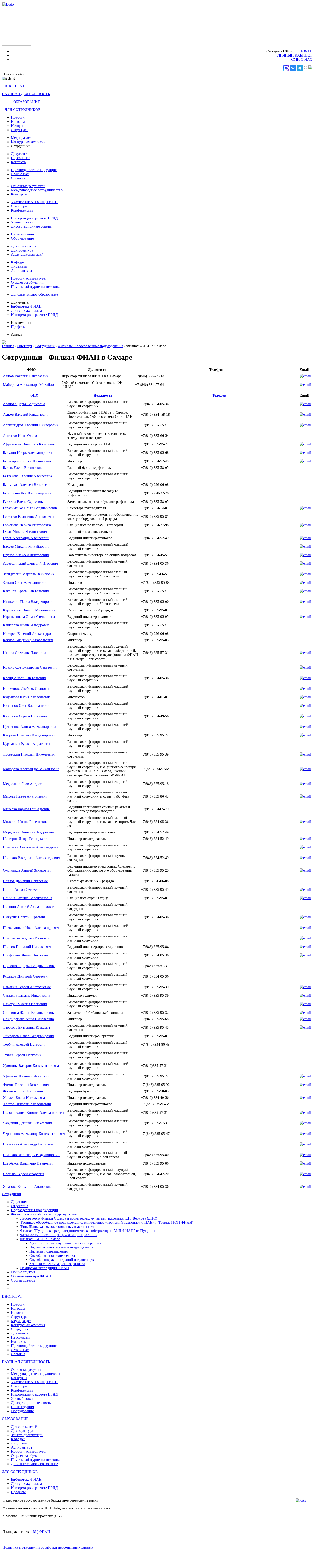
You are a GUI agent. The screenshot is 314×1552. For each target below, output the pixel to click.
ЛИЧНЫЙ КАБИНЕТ (294, 55)
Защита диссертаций (27, 254)
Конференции (22, 210)
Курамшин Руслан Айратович (26, 744)
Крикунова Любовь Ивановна (26, 688)
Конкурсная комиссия (28, 142)
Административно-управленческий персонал (65, 1243)
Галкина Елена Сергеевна (23, 502)
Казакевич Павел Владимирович (28, 602)
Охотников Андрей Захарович (27, 870)
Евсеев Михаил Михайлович (26, 546)
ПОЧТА (306, 51)
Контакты (18, 162)
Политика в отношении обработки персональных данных (48, 1547)
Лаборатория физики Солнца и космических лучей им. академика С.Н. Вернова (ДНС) (88, 1218)
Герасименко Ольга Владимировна (30, 508)
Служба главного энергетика (52, 1255)
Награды (18, 121)
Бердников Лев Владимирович (27, 493)
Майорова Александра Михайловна (31, 385)
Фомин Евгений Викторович (26, 1085)
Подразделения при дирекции (34, 1210)
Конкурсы (19, 194)
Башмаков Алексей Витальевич (27, 485)
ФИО (34, 395)
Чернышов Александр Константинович (34, 1134)
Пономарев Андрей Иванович (27, 938)
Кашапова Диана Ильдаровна (26, 625)
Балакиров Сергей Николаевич (27, 461)
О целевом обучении (27, 282)
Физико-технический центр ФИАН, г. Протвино (58, 1235)
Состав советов (23, 1280)
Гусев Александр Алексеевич (26, 538)
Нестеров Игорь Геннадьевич (26, 839)
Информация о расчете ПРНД (34, 218)
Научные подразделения (48, 1251)
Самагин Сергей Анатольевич (27, 987)
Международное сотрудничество (37, 190)
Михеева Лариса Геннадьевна (26, 809)
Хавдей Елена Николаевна (24, 1098)
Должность (103, 395)
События (18, 178)
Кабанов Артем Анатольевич (26, 591)
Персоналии (20, 158)
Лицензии (19, 266)
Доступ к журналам (26, 310)
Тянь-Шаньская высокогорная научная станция (57, 1226)
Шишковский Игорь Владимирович (31, 1155)
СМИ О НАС (301, 59)
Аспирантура (21, 270)
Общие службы (23, 1272)
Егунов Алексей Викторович (26, 555)
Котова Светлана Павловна (24, 653)
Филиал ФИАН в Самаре (40, 1239)
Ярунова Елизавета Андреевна (27, 1186)
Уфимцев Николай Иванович (26, 1076)
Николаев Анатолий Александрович (31, 847)
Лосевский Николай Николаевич (29, 754)
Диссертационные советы (31, 226)
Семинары (19, 206)
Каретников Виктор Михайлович (29, 610)
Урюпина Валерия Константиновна (31, 1066)
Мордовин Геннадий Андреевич (28, 832)
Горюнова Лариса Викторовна (27, 525)
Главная (8, 346)
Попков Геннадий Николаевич (27, 947)
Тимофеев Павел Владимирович (28, 1036)
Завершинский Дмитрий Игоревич (30, 563)
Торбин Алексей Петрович (24, 1044)
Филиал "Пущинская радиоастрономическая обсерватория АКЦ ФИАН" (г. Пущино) (87, 1231)
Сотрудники (45, 346)
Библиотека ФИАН (26, 306)
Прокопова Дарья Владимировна (29, 966)
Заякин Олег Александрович (25, 582)
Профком (18, 327)
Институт (24, 346)
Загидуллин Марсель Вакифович (28, 574)
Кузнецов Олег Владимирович (27, 705)
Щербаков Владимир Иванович (28, 1163)
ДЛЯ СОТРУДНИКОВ (23, 110)
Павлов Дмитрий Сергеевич (25, 881)
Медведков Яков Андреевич (25, 784)
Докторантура (22, 250)
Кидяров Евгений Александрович (30, 634)
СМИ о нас (20, 174)
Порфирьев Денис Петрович (25, 955)
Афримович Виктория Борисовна (29, 444)
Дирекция (19, 1202)
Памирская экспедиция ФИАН (44, 1268)
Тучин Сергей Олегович (22, 1055)
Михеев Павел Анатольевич (25, 796)
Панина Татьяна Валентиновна (27, 898)
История (17, 126)
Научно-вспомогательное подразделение (61, 1247)
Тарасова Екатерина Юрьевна (26, 1027)
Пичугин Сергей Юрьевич (24, 917)
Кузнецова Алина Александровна (29, 727)
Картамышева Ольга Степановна (29, 617)
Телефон (219, 395)
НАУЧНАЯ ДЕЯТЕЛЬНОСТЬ (26, 94)
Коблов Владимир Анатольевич (28, 640)
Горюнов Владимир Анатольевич (29, 516)
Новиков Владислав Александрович (31, 858)
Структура (19, 130)
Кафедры (18, 262)
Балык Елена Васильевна (23, 468)
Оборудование (22, 238)
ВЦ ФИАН (41, 1532)
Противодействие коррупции (34, 170)
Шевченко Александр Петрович (28, 1144)
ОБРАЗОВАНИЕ (26, 102)
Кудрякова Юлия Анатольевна (27, 697)
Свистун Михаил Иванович (25, 1004)
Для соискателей (24, 246)
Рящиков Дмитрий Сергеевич (26, 976)
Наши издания (22, 234)
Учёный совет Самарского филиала (57, 1264)
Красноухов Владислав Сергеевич (30, 667)
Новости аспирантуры (28, 278)
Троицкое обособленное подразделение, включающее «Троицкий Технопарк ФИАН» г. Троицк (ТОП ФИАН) (106, 1222)
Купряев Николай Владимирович (29, 735)
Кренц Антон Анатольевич (24, 678)
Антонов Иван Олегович (23, 436)
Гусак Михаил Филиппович (25, 531)
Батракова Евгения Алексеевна (27, 476)
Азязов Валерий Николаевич (25, 376)
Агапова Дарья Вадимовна (24, 404)
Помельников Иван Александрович (31, 928)
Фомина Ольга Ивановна (23, 1091)
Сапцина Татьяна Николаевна (26, 995)
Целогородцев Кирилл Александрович (33, 1112)
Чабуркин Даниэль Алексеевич (27, 1123)
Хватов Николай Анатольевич (27, 1104)
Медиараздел (21, 138)
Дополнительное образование (34, 294)
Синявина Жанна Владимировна (29, 1012)
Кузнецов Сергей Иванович (25, 716)
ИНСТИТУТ (15, 86)
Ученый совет (22, 222)
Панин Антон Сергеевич (22, 889)
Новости (18, 117)
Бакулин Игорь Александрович (27, 453)
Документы (20, 154)
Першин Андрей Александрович (29, 906)
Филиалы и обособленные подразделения (90, 346)
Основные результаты (28, 186)
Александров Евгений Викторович (30, 425)
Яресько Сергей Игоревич (23, 1174)
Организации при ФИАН (31, 1276)
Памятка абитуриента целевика (35, 287)
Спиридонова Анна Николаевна (28, 1019)
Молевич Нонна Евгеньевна (25, 822)
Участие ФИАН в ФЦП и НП (34, 202)
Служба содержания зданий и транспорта (62, 1260)
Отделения (19, 1206)
